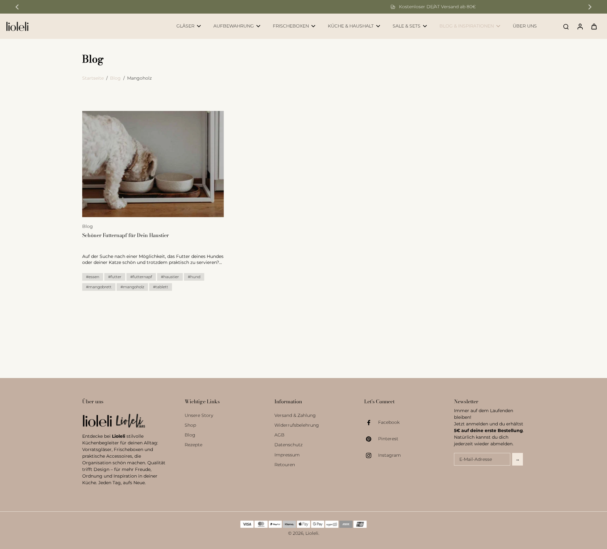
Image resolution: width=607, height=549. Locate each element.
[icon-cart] (594, 26)
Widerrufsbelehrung (296, 425)
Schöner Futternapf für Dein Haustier (125, 235)
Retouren (284, 464)
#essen (92, 276)
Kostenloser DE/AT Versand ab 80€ (307, 6)
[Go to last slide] (17, 7)
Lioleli (311, 533)
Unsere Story (199, 415)
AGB (279, 435)
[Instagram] (371, 455)
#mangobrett (99, 286)
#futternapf (141, 276)
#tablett (160, 286)
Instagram (389, 455)
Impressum (287, 455)
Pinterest (388, 439)
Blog (115, 78)
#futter (114, 276)
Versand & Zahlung (295, 415)
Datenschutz (288, 445)
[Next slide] (590, 7)
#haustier (170, 276)
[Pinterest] (371, 439)
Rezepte (193, 445)
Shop (190, 425)
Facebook (389, 422)
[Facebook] (371, 423)
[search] (566, 26)
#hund (194, 276)
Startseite (93, 78)
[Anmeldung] (580, 26)
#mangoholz (132, 286)
